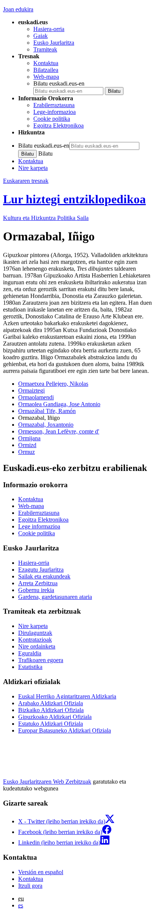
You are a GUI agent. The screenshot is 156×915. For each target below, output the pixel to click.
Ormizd (27, 445)
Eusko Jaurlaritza (53, 42)
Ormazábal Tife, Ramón (47, 411)
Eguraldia (29, 653)
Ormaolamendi (36, 397)
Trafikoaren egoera (40, 660)
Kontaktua (45, 63)
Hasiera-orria (48, 29)
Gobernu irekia (36, 590)
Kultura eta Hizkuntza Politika (46, 218)
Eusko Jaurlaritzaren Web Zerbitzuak (47, 781)
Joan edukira (18, 9)
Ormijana (29, 438)
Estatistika (30, 667)
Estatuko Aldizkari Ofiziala (50, 723)
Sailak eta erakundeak (44, 576)
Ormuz (26, 452)
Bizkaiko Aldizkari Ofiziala (51, 710)
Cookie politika (51, 118)
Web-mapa (46, 76)
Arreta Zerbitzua (38, 583)
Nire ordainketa (36, 646)
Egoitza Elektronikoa (58, 125)
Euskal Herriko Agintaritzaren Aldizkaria (67, 696)
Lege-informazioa (54, 112)
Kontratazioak (35, 639)
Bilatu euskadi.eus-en (58, 83)
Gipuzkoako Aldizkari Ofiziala (55, 717)
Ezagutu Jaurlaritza (41, 569)
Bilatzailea (45, 70)
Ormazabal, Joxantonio (45, 424)
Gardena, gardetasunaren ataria (55, 597)
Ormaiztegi (31, 390)
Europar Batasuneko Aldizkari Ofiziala (64, 730)
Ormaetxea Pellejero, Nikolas (53, 383)
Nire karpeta (33, 168)
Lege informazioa (39, 526)
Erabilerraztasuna (54, 105)
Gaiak (40, 36)
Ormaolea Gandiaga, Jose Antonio (59, 404)
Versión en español (40, 872)
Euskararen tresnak (25, 181)
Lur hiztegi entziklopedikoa (74, 199)
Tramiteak (45, 49)
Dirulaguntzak (35, 633)
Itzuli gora (30, 885)
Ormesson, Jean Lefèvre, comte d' (58, 431)
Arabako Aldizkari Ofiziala (50, 703)
